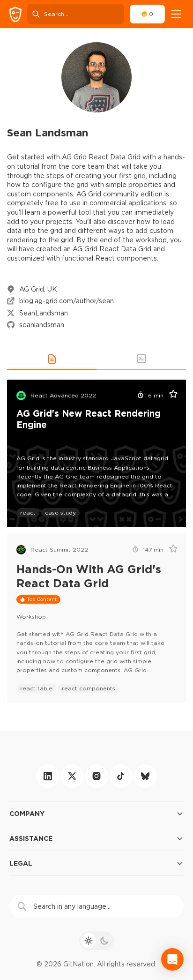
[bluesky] (145, 776)
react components (88, 688)
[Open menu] (176, 14)
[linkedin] (47, 776)
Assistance (30, 838)
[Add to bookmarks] (170, 395)
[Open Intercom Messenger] (172, 959)
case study (60, 512)
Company (27, 813)
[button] (51, 359)
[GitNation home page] (15, 14)
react (28, 512)
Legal (20, 863)
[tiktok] (121, 776)
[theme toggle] (96, 940)
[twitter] (72, 776)
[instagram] (96, 776)
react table (36, 688)
